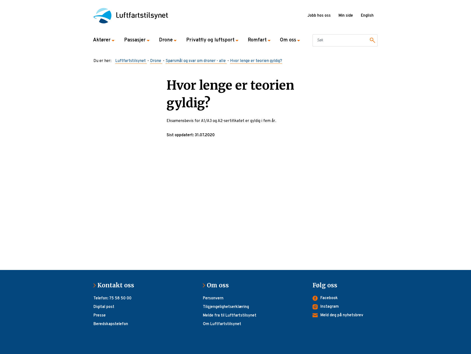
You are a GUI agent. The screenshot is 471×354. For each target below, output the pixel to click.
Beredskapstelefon (110, 324)
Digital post (103, 307)
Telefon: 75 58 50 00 (112, 298)
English (367, 15)
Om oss (220, 285)
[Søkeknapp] (372, 40)
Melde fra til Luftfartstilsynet (229, 315)
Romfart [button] (257, 40)
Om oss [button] (288, 40)
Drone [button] (166, 40)
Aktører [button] (102, 40)
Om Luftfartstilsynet (222, 324)
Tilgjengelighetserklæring (226, 307)
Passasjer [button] (135, 40)
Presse (99, 315)
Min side (346, 15)
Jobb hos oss (319, 15)
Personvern (213, 298)
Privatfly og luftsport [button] (210, 40)
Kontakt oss (117, 285)
